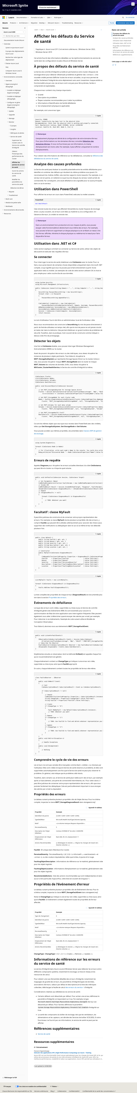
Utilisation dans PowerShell (122, 41)
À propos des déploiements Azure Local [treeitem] (15, 52)
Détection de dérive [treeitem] (17, 188)
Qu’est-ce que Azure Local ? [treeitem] (15, 48)
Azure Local (50, 30)
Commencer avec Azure (125, 23)
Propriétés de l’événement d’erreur (121, 47)
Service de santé (44, 1034)
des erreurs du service (73, 987)
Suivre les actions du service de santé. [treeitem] (18, 173)
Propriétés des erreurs (57, 597)
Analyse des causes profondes (123, 38)
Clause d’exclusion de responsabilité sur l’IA (17, 1091)
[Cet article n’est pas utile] (115, 65)
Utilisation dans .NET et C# (122, 43)
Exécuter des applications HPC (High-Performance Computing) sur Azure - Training (62, 1053)
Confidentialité (74, 1091)
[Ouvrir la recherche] (123, 17)
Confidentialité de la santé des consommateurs (98, 1091)
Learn (36, 30)
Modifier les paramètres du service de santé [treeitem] (17, 181)
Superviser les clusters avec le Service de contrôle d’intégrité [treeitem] (18, 144)
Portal (112, 23)
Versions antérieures (41, 1091)
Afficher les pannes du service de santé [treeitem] (18, 164)
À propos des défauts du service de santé (121, 34)
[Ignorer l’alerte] (133, 4)
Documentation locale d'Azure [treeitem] (14, 40)
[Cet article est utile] (113, 65)
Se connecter (130, 17)
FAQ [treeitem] (7, 67)
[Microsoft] (3, 17)
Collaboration (61, 1091)
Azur (42, 30)
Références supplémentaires (122, 55)
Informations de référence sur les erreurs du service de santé (123, 51)
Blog (52, 1091)
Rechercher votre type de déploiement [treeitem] (14, 58)
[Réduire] (25, 28)
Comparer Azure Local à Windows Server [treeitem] (14, 72)
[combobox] (13, 32)
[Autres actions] (101, 29)
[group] (68, 298)
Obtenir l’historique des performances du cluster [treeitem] (18, 155)
